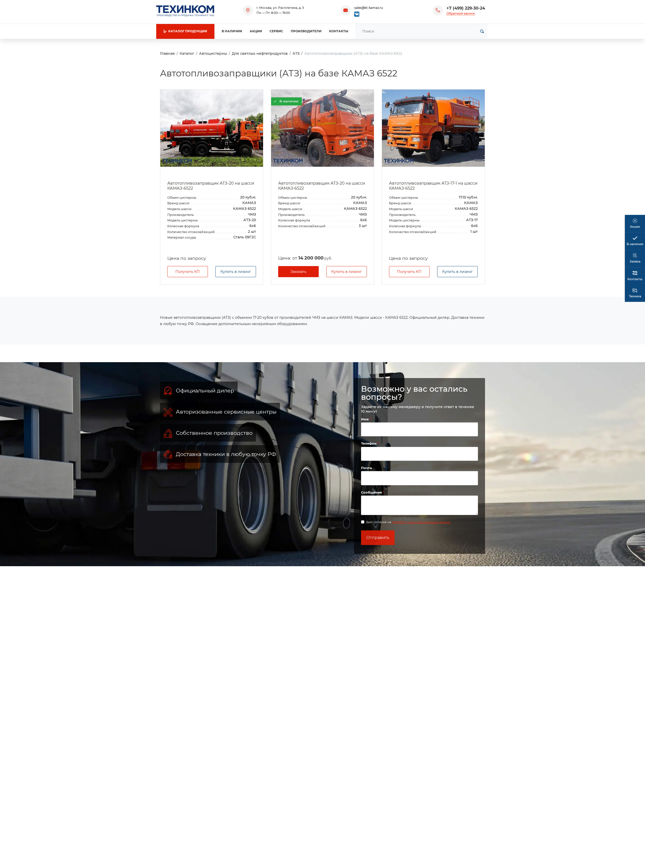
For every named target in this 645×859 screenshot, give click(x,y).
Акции (256, 31)
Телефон (369, 443)
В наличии (232, 31)
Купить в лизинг (235, 271)
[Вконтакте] (356, 14)
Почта (366, 468)
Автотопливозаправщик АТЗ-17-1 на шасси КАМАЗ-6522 (433, 186)
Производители (306, 31)
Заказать (298, 271)
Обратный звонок (460, 13)
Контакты (338, 31)
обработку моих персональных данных (421, 522)
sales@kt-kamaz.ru (368, 8)
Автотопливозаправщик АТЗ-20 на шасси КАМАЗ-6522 (210, 186)
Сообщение (372, 492)
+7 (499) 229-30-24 (465, 8)
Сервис (276, 31)
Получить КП (187, 271)
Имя (365, 419)
